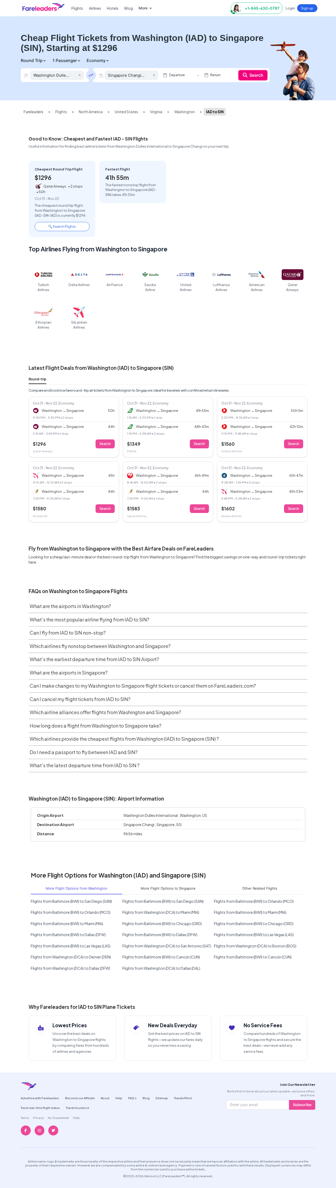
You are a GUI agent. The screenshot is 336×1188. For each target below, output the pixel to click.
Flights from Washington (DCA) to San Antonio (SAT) (166, 945)
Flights (77, 8)
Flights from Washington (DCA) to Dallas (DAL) (161, 968)
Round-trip (37, 379)
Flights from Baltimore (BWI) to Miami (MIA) (250, 912)
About (105, 1098)
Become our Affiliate (80, 1098)
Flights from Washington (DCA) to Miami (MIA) (160, 912)
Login (290, 8)
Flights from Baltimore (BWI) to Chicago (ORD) (162, 923)
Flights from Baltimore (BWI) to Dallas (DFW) (68, 934)
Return (215, 75)
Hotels (112, 8)
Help (119, 1098)
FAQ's (132, 1098)
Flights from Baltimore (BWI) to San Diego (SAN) (71, 901)
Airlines (95, 8)
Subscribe (302, 1104)
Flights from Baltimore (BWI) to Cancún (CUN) (161, 956)
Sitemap (161, 1098)
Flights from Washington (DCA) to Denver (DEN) (71, 956)
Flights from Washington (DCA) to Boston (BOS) (255, 945)
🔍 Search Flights (62, 226)
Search (256, 75)
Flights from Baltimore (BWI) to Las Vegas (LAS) (254, 934)
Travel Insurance (77, 1107)
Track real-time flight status (40, 1107)
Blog (128, 8)
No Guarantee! (58, 1117)
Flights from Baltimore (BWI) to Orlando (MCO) (254, 901)
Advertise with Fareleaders (40, 1098)
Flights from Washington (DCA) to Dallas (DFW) (70, 968)
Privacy (38, 1117)
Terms (25, 1117)
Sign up (307, 8)
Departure (177, 75)
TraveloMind (183, 1098)
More (143, 8)
